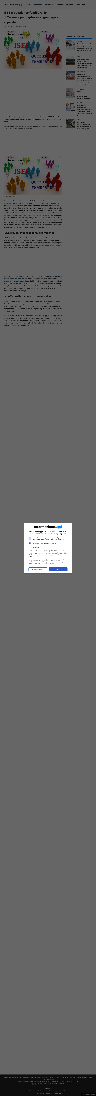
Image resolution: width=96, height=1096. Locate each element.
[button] (48, 547)
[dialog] (48, 548)
